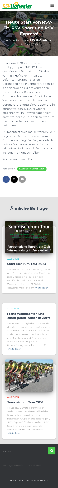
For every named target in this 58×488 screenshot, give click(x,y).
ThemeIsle (42, 480)
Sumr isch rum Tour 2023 (26, 264)
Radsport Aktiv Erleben (31, 169)
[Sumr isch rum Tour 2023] (29, 237)
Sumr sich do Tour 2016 (25, 402)
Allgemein (13, 259)
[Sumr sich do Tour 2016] (29, 375)
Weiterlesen (41, 287)
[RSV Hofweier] (18, 6)
